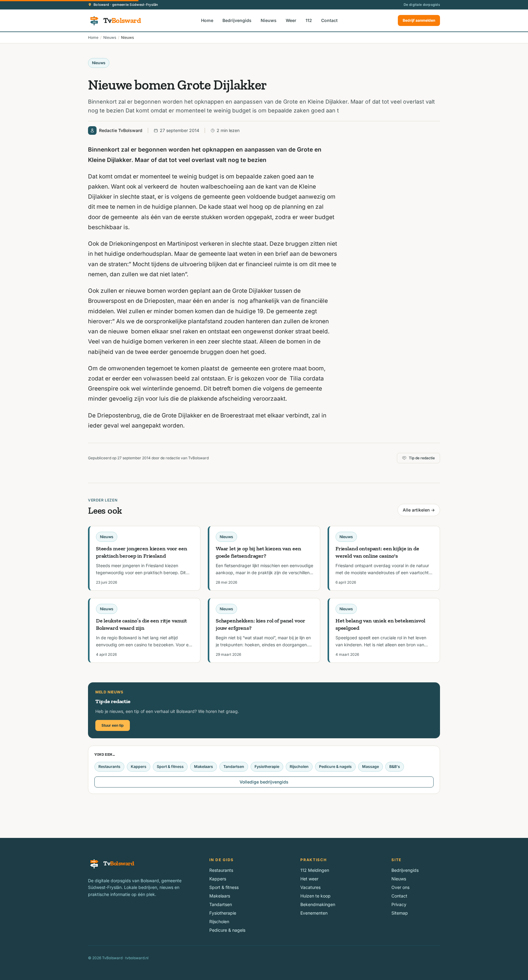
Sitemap (399, 913)
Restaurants (109, 766)
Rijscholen (299, 766)
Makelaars (203, 766)
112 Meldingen (314, 870)
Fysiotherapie (267, 766)
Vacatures (310, 887)
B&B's (394, 766)
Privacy (398, 904)
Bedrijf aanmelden (419, 20)
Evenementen (314, 913)
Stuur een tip (112, 725)
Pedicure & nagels (335, 766)
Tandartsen (233, 766)
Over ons (400, 887)
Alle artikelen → (419, 509)
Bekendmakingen (317, 904)
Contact (329, 20)
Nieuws (269, 20)
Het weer (309, 878)
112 (309, 20)
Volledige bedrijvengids (264, 781)
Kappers (138, 766)
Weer (291, 20)
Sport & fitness (170, 766)
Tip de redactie (422, 458)
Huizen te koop (315, 895)
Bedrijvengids (236, 20)
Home (207, 20)
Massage (370, 766)
